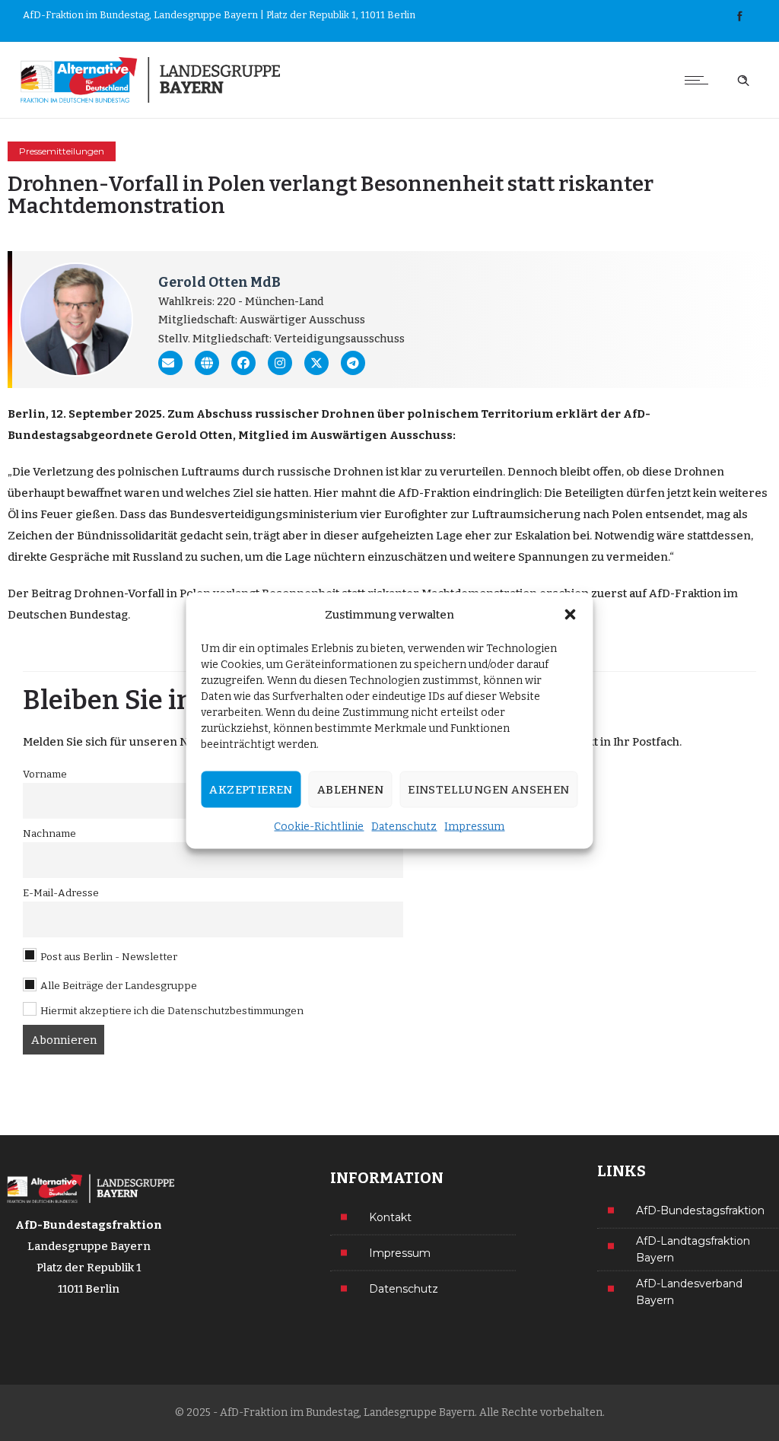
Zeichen (30, 535)
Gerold (176, 435)
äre (675, 535)
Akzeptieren (250, 790)
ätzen (432, 557)
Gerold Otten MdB (219, 282)
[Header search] (743, 78)
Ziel (243, 493)
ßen (103, 514)
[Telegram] (353, 363)
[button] (570, 614)
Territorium (517, 414)
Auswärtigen (348, 435)
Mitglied (263, 435)
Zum (180, 414)
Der (18, 593)
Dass (132, 514)
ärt (589, 414)
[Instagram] (280, 363)
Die (21, 472)
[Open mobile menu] (700, 80)
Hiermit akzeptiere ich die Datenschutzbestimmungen (172, 1010)
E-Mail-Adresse (61, 892)
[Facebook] (739, 16)
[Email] (170, 363)
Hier (326, 493)
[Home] (147, 80)
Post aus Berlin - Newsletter (107, 956)
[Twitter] (316, 363)
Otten (216, 435)
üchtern (343, 557)
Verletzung (63, 472)
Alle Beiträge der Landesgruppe (117, 985)
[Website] (207, 363)
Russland (157, 557)
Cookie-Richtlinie (319, 826)
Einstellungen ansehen (488, 790)
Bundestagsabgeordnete (80, 435)
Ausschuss (421, 435)
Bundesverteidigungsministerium (264, 514)
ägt (271, 535)
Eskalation (543, 535)
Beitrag (51, 593)
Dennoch (532, 472)
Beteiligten (594, 493)
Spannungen (553, 557)
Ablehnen (350, 790)
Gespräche (79, 557)
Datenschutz (404, 826)
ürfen (649, 493)
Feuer (56, 514)
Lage (449, 535)
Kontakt (390, 1216)
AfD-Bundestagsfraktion (700, 1210)
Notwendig (624, 535)
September (100, 414)
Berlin (27, 414)
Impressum (474, 826)
